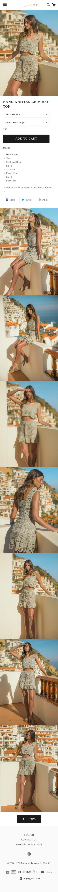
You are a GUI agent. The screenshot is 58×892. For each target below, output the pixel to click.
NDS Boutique (23, 863)
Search (29, 835)
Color (8, 122)
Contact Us (29, 839)
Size (7, 114)
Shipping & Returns (29, 844)
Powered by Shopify (41, 863)
